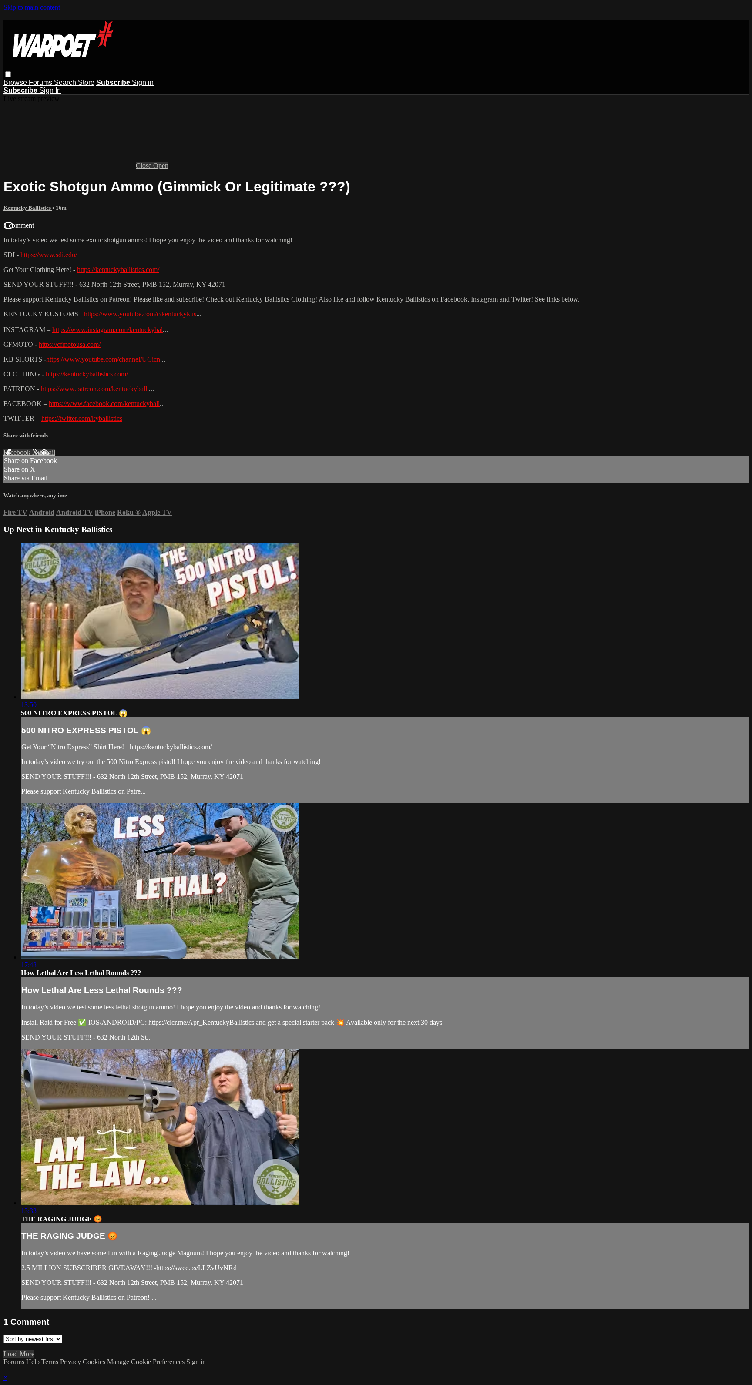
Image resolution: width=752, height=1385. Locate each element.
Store (86, 82)
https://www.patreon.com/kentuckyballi (95, 388)
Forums (41, 82)
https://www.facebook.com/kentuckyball (104, 403)
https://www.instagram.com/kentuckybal (107, 329)
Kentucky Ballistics (27, 208)
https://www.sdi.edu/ (48, 254)
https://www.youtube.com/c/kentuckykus (140, 314)
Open (160, 165)
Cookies (95, 1361)
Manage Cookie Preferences (146, 1361)
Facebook (17, 452)
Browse (16, 82)
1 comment (18, 225)
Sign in (143, 82)
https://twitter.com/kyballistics (81, 418)
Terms (50, 1361)
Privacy (71, 1361)
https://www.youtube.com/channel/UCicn (103, 359)
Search (66, 82)
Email (47, 452)
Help (33, 1361)
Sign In (50, 90)
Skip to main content (31, 7)
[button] (8, 74)
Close (144, 165)
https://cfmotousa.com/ (70, 344)
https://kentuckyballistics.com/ (118, 269)
